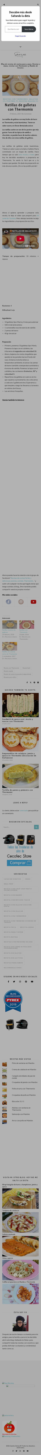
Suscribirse (29, 29)
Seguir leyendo (20, 36)
